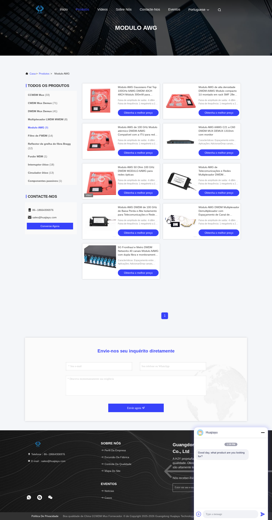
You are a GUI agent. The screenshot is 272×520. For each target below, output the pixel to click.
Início (64, 9)
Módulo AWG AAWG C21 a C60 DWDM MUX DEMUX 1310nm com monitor (217, 131)
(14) (40, 135)
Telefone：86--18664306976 (48, 454)
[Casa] (40, 9)
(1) (37, 156)
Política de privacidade (44, 516)
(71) (42, 103)
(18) (41, 164)
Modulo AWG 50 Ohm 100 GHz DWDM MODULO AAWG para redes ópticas (136, 171)
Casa (33, 73)
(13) (41, 172)
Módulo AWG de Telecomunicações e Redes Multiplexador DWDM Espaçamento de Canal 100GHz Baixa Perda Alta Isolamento (217, 174)
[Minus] (263, 432)
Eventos (174, 9)
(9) (38, 127)
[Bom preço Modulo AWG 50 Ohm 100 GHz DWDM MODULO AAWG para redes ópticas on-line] (100, 181)
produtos (44, 73)
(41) (42, 111)
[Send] (263, 514)
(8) (48, 119)
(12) (49, 146)
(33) (39, 94)
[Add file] (198, 514)
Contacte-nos (150, 9)
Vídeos (102, 9)
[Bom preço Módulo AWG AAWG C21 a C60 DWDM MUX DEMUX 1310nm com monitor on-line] (181, 141)
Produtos (82, 9)
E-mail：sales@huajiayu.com (48, 461)
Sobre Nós (124, 9)
